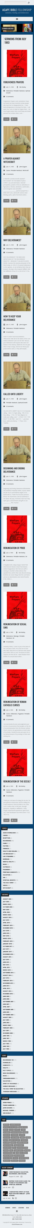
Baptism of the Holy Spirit (10, 1127)
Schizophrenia (7, 1153)
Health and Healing (10, 851)
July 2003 (6, 1020)
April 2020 (6, 912)
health (5, 1140)
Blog (27, 1208)
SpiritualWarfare (19, 1155)
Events (14, 1208)
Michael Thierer (8, 1110)
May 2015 (6, 965)
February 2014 (7, 980)
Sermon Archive (8, 28)
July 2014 (6, 978)
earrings (25, 1132)
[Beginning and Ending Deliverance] (17, 462)
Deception (6, 838)
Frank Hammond (8, 1105)
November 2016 (8, 954)
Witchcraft (26, 170)
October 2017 (7, 946)
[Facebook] (17, 1211)
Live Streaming (8, 856)
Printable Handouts (19, 91)
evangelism (7, 1135)
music (14, 1147)
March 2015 (7, 970)
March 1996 (7, 1041)
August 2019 (7, 917)
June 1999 (6, 1036)
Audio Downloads (9, 833)
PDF (15, 119)
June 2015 (6, 962)
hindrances (24, 1140)
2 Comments (10, 174)
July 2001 (6, 1030)
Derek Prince (7, 1102)
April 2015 (6, 967)
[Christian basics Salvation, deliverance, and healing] (5, 1175)
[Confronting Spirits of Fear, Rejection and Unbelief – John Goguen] (5, 1195)
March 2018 (7, 938)
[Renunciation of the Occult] (17, 775)
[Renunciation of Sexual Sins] (17, 618)
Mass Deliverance (9, 1073)
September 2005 (8, 1009)
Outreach (6, 867)
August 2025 (7, 899)
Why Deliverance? (12, 240)
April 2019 (6, 922)
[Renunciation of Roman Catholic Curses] (17, 695)
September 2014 (8, 972)
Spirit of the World (10, 1083)
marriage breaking (22, 1142)
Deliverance (9, 91)
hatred (22, 1137)
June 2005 (6, 1012)
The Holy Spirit (8, 883)
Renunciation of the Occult (17, 781)
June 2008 (6, 999)
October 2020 (7, 907)
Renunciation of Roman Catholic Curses (14, 703)
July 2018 (6, 930)
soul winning (23, 1153)
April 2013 (6, 988)
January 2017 (7, 951)
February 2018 (7, 941)
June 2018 (6, 933)
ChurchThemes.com (17, 1224)
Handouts (6, 1065)
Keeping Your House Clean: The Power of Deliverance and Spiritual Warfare (19, 1182)
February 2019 (7, 925)
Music (5, 864)
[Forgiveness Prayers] (17, 76)
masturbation (7, 1147)
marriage (13, 1142)
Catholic (17, 1129)
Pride (11, 1150)
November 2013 (8, 983)
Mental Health (8, 862)
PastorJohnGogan (22, 1147)
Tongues (15, 1158)
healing (28, 1137)
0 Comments (10, 96)
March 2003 (7, 1025)
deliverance (7, 1132)
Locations (21, 1208)
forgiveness (14, 1135)
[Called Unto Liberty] (17, 388)
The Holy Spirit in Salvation (13, 1089)
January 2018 (7, 944)
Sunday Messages (9, 1086)
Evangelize (6, 1062)
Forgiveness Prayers (13, 82)
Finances (6, 848)
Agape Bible (17, 10)
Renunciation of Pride (14, 548)
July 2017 (6, 949)
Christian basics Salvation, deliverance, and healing (18, 1173)
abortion (6, 1124)
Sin (26, 556)
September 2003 (8, 1015)
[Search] (29, 3)
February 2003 (7, 1028)
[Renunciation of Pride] (17, 542)
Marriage (16, 636)
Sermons (7, 1208)
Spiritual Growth (22, 402)
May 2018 (6, 936)
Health (5, 1068)
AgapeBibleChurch (15, 1124)
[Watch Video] (21, 1176)
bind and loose (23, 1127)
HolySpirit (6, 1142)
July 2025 (6, 901)
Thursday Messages (10, 1091)
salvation (27, 1150)
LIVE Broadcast (8, 854)
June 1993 (6, 1046)
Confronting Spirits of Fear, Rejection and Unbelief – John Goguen (19, 1193)
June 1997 (6, 1038)
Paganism (21, 714)
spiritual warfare (8, 1155)
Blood (11, 1129)
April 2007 (6, 1007)
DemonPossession (16, 1132)
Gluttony (22, 1135)
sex (14, 1153)
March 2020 (7, 915)
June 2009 (6, 996)
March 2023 (7, 904)
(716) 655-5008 (18, 1219)
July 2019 (6, 920)
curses (23, 1129)
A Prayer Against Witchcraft (11, 160)
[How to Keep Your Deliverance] (17, 310)
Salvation (6, 875)
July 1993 (6, 1043)
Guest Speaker (15, 1137)
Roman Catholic (19, 1150)
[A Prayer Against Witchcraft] (17, 152)
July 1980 (6, 1049)
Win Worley (22, 87)
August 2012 (7, 991)
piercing (6, 1150)
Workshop (22, 1160)
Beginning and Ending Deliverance (14, 469)
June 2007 (6, 1004)
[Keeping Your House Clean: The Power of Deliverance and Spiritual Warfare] (5, 1184)
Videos (5, 885)
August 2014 (7, 975)
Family (5, 843)
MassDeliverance (19, 1145)
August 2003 (7, 1017)
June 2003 (6, 1022)
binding (6, 1129)
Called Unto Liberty (13, 394)
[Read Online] (13, 1198)
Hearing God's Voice (14, 1140)
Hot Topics (7, 1070)
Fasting (5, 846)
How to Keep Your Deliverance (12, 317)
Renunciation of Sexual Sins (15, 625)
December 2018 (8, 928)
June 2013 (6, 986)
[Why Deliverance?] (17, 234)
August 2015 (7, 957)
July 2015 (6, 959)
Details (6, 119)
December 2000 (8, 1033)
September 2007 (8, 1001)
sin (17, 1153)
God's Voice (7, 1137)
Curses (8, 170)
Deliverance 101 (8, 1060)
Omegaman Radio (9, 1078)
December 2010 (8, 994)
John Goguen (23, 166)
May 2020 (6, 909)
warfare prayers (23, 1158)
